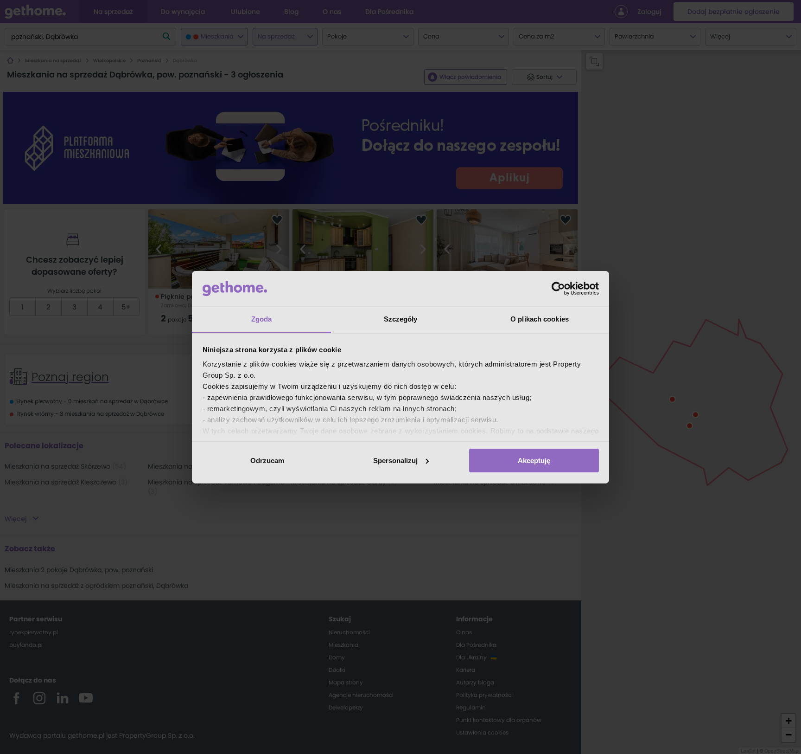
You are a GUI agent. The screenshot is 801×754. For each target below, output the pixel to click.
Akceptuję (534, 460)
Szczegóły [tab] (401, 319)
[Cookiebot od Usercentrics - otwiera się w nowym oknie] (558, 289)
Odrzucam (267, 460)
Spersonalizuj (395, 460)
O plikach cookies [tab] (539, 319)
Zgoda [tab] (261, 319)
